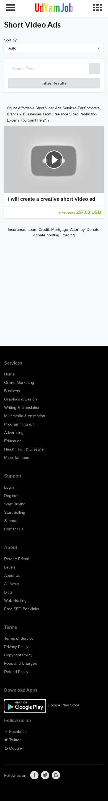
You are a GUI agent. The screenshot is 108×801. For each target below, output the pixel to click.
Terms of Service (19, 638)
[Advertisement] (54, 292)
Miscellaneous (16, 457)
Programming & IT (20, 424)
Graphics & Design (20, 399)
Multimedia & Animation (24, 416)
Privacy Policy (16, 646)
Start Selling (14, 512)
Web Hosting (15, 600)
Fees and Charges (20, 663)
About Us (12, 575)
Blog (8, 592)
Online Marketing (19, 382)
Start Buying (14, 504)
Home (9, 374)
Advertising (14, 432)
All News (11, 584)
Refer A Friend (16, 559)
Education (13, 441)
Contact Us (14, 529)
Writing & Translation (22, 407)
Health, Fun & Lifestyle (24, 449)
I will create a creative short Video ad (51, 199)
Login (9, 487)
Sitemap (11, 520)
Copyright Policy (18, 655)
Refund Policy (16, 671)
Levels (10, 567)
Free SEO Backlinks (21, 609)
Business (12, 391)
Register (11, 495)
